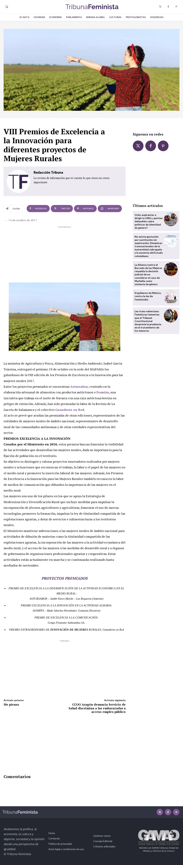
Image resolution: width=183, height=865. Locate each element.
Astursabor (79, 386)
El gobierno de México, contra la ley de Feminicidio (148, 296)
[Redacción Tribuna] (18, 181)
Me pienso (11, 704)
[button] (7, 7)
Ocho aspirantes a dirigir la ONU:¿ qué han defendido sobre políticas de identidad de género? (149, 221)
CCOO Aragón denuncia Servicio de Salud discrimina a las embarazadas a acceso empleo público (97, 708)
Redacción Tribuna (48, 172)
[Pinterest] (176, 7)
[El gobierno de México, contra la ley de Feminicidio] (171, 297)
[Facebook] (168, 7)
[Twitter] (160, 7)
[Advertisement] (65, 254)
